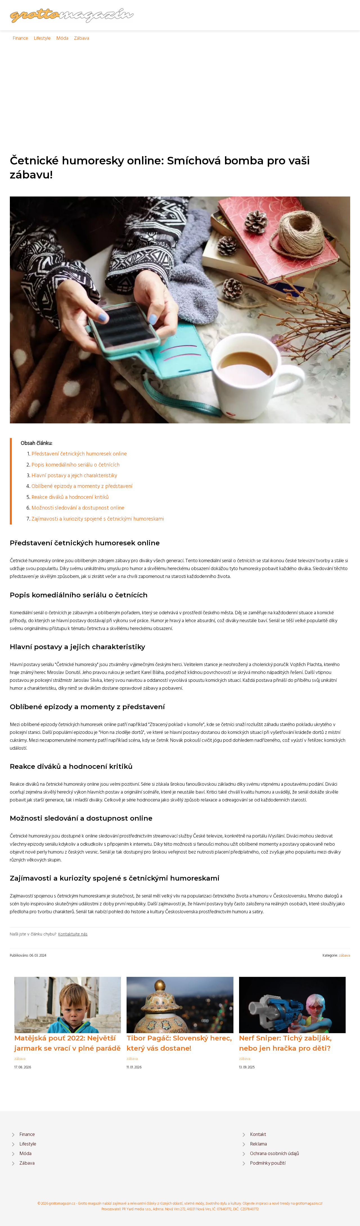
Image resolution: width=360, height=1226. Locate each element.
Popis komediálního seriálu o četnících (76, 465)
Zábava (81, 38)
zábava (344, 956)
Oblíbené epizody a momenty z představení (82, 486)
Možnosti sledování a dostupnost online (78, 508)
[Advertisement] (180, 84)
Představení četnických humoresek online (79, 454)
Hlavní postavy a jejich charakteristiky (74, 476)
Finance (20, 38)
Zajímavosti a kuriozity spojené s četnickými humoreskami (98, 519)
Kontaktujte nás (72, 934)
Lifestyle (42, 38)
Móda (62, 38)
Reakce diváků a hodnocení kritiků (70, 497)
